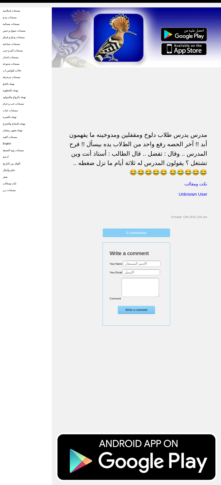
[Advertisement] (136, 92)
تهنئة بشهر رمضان (12, 130)
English (7, 143)
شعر (5, 176)
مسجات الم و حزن (13, 50)
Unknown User (193, 194)
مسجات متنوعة (11, 63)
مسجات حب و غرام (13, 103)
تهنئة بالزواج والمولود (14, 97)
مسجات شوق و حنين (14, 30)
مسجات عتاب (10, 110)
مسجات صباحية (11, 43)
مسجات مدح (10, 17)
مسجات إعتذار (10, 57)
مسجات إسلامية (11, 10)
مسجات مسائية (11, 23)
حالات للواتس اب (12, 70)
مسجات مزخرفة (11, 77)
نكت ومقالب (9, 183)
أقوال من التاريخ (11, 163)
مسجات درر (9, 190)
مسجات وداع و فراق (14, 37)
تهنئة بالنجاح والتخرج (14, 123)
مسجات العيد (10, 136)
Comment (115, 298)
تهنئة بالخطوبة (10, 90)
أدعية (5, 156)
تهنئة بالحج (8, 83)
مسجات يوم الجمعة (13, 150)
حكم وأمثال (9, 170)
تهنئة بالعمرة (9, 116)
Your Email (116, 272)
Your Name (116, 263)
